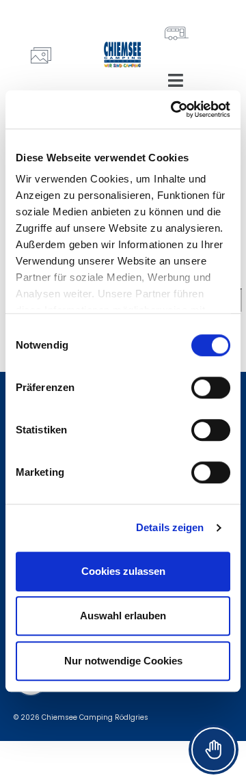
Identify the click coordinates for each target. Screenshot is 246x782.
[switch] (210, 388)
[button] (175, 81)
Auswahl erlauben (123, 615)
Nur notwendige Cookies (123, 660)
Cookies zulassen (123, 571)
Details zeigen (170, 527)
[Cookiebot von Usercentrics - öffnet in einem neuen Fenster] (173, 109)
